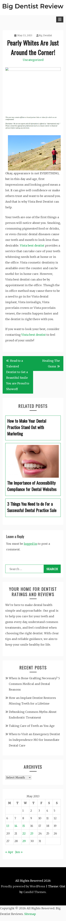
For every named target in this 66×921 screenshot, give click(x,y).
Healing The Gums (51, 363)
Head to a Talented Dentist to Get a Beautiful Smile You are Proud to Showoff (17, 375)
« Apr (9, 852)
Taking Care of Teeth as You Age (32, 726)
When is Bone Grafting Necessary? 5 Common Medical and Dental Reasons (34, 683)
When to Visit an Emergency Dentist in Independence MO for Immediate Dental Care (34, 739)
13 (7, 826)
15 (23, 826)
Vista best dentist (32, 245)
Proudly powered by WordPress (23, 886)
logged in (30, 543)
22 (24, 833)
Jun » (19, 852)
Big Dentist (45, 35)
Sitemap (30, 914)
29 (24, 841)
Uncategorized (33, 60)
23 (31, 833)
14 (15, 826)
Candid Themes (34, 892)
